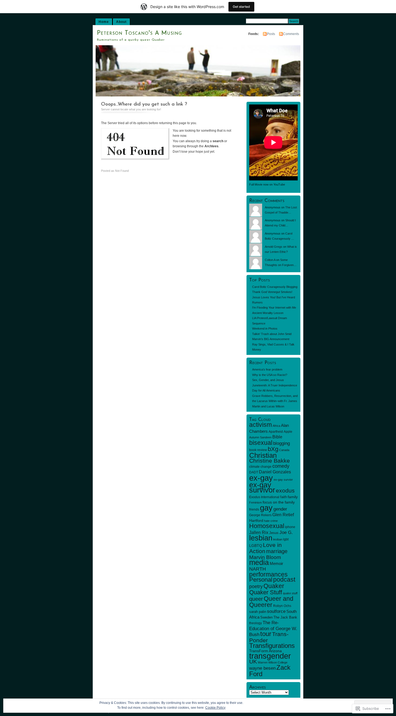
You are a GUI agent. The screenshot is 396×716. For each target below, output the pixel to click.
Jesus (274, 533)
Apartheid (276, 432)
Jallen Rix (258, 532)
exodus (285, 490)
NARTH (257, 569)
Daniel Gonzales (275, 472)
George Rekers (260, 515)
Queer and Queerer (271, 601)
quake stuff (290, 593)
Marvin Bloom (265, 557)
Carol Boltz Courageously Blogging (274, 286)
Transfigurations (272, 645)
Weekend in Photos (264, 328)
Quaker (273, 585)
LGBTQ (255, 545)
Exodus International (264, 497)
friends (254, 509)
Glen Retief (283, 514)
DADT (253, 472)
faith (283, 497)
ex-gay (261, 477)
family (293, 497)
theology (255, 623)
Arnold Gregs (273, 246)
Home (104, 22)
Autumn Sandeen (260, 437)
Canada (284, 450)
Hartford (256, 520)
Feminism (255, 502)
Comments (291, 34)
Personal (260, 579)
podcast (284, 579)
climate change (260, 467)
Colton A (270, 259)
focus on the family (279, 502)
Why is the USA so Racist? (269, 374)
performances (268, 574)
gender (280, 509)
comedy (280, 466)
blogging (281, 443)
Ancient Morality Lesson (267, 313)
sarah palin (257, 612)
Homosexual (266, 525)
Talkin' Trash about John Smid (271, 334)
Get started (241, 7)
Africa (276, 425)
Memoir (276, 563)
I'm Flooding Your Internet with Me (274, 307)
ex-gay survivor (262, 487)
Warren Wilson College (272, 662)
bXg (273, 449)
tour (265, 633)
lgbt (286, 539)
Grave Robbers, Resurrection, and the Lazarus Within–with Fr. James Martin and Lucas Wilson (275, 401)
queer (256, 599)
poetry (256, 586)
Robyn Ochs (282, 606)
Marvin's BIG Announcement (270, 339)
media (259, 562)
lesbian (260, 538)
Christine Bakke (269, 460)
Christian (263, 455)
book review (258, 450)
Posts (271, 34)
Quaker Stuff (265, 592)
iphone (290, 527)
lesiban (277, 539)
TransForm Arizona (265, 651)
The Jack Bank (285, 617)
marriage (276, 551)
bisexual (260, 442)
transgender (270, 656)
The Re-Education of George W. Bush (273, 628)
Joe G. (286, 532)
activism (260, 424)
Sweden (266, 617)
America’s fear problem (267, 369)
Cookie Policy (215, 708)
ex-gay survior (283, 479)
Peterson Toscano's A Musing (139, 33)
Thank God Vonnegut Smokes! (272, 292)
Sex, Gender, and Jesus (268, 380)
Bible (277, 436)
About (121, 22)
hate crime (271, 520)
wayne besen (262, 668)
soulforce (276, 611)
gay (266, 508)
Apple (288, 432)
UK (253, 661)
